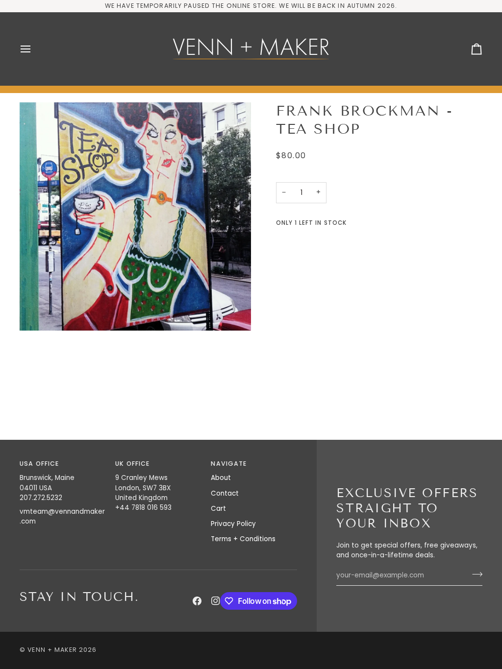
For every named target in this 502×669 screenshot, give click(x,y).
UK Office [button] (132, 463)
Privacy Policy (233, 523)
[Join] (474, 574)
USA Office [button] (39, 463)
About (221, 477)
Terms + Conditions (243, 539)
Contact (225, 493)
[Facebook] (197, 601)
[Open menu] (34, 49)
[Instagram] (215, 601)
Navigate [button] (229, 463)
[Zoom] (135, 216)
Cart (218, 508)
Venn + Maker (52, 649)
